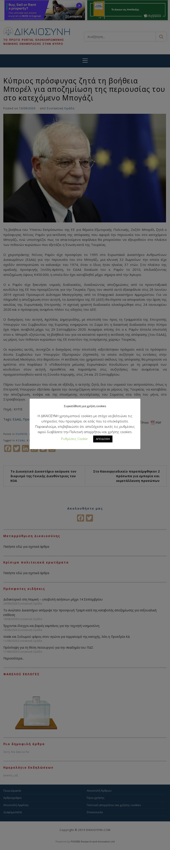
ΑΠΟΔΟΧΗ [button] (103, 439)
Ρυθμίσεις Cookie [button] (74, 438)
